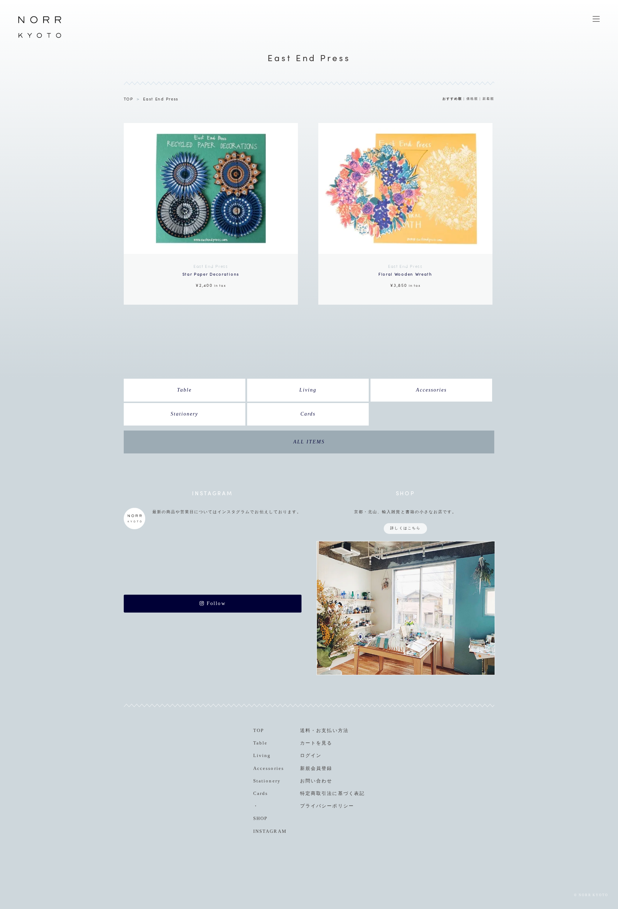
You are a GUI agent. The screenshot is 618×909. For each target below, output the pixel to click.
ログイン (311, 755)
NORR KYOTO (39, 37)
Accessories (431, 390)
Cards (307, 414)
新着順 (488, 98)
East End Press (160, 99)
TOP (128, 99)
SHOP (260, 818)
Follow (215, 603)
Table (184, 390)
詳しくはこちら (405, 528)
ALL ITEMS (309, 441)
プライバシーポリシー (327, 806)
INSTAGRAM (269, 831)
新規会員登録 (316, 768)
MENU (596, 19)
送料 (305, 730)
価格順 (472, 98)
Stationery (184, 414)
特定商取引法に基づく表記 (332, 793)
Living (308, 390)
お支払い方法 (332, 730)
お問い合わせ (316, 780)
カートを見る (316, 743)
